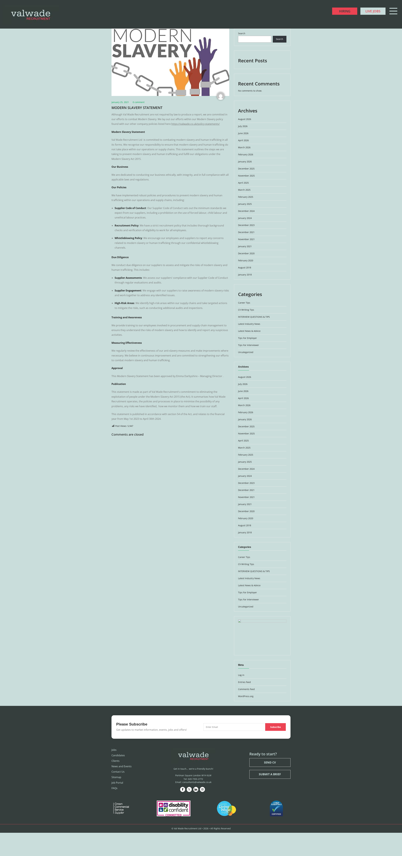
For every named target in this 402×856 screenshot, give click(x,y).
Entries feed (244, 682)
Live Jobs (372, 11)
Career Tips (244, 302)
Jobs (114, 750)
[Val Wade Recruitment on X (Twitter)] (189, 789)
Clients (115, 761)
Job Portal (117, 782)
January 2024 (245, 218)
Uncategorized (245, 352)
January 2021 (245, 246)
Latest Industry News (249, 323)
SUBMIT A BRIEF (270, 774)
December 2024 (246, 210)
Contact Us (118, 772)
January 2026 (245, 161)
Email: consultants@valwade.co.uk (193, 782)
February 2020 (245, 260)
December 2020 (246, 253)
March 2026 (244, 147)
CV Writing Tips (246, 309)
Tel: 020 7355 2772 (193, 778)
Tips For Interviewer (248, 345)
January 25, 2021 (120, 102)
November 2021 (246, 239)
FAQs (114, 788)
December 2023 (246, 225)
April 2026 (243, 140)
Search (241, 33)
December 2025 (246, 168)
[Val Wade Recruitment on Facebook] (182, 789)
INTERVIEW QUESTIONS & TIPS (254, 316)
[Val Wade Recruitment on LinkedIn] (195, 789)
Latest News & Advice (249, 330)
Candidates (118, 755)
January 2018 (245, 274)
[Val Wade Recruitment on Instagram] (202, 789)
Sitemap (116, 777)
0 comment (138, 102)
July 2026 (242, 126)
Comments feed (246, 689)
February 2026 (245, 154)
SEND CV (270, 762)
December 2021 (246, 232)
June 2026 (243, 133)
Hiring (344, 11)
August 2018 (244, 267)
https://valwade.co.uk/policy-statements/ (195, 124)
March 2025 (244, 189)
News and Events (121, 766)
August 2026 (244, 119)
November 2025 (246, 175)
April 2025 (243, 182)
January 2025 (245, 203)
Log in (241, 675)
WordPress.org (245, 696)
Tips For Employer (247, 338)
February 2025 (245, 196)
